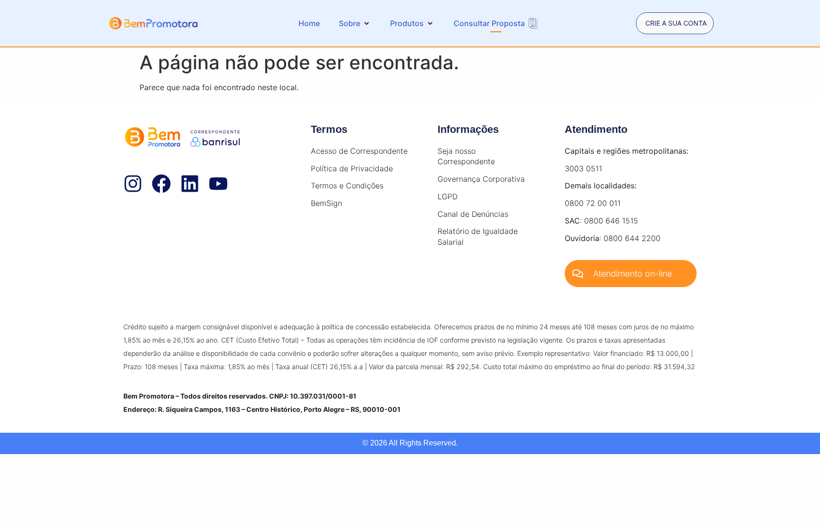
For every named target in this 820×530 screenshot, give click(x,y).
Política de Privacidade (352, 168)
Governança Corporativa (481, 179)
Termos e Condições (347, 185)
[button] (355, 23)
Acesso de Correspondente (359, 151)
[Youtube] (218, 183)
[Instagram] (132, 183)
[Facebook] (161, 183)
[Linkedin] (189, 183)
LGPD (447, 196)
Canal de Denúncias (473, 214)
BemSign (326, 203)
